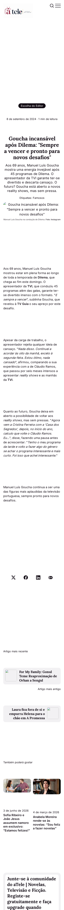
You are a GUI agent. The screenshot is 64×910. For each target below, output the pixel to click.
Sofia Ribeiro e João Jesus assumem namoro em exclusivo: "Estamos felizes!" (16, 822)
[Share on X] (13, 577)
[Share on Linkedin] (38, 577)
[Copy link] (50, 577)
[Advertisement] (32, 51)
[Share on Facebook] (26, 577)
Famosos (38, 197)
